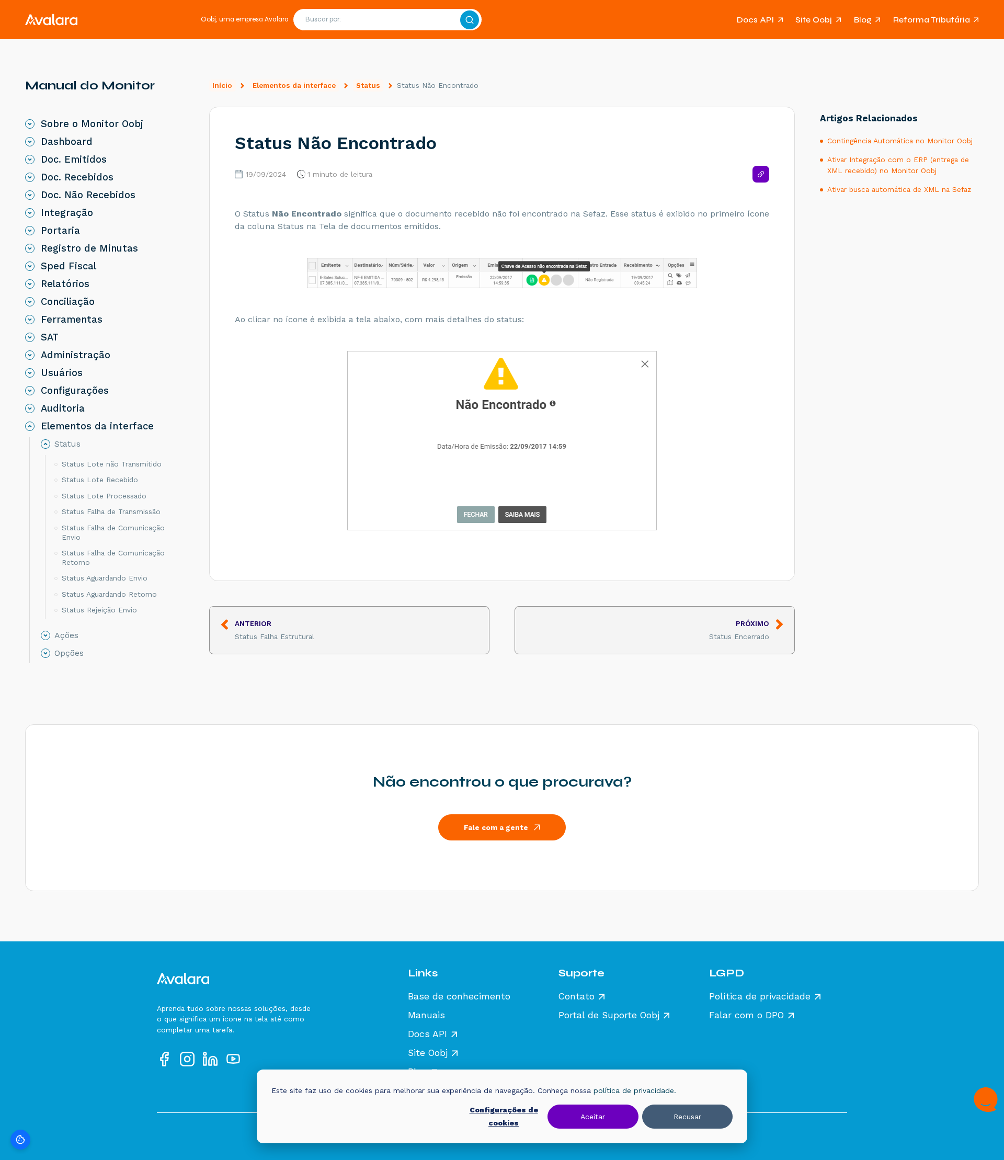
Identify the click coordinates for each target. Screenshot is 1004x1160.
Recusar (687, 1116)
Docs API (755, 20)
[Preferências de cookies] (20, 1140)
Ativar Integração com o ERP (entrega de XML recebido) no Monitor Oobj (898, 164)
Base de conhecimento (459, 997)
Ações (66, 635)
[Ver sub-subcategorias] (45, 444)
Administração (75, 355)
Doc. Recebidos (77, 177)
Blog (863, 20)
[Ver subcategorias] (30, 124)
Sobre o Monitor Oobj (92, 124)
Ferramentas (71, 319)
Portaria (60, 230)
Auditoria (63, 408)
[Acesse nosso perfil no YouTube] (233, 1059)
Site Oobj (813, 20)
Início (222, 85)
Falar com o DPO (746, 1015)
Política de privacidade (760, 997)
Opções (69, 653)
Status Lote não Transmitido (112, 464)
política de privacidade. (635, 1090)
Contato (576, 997)
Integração (67, 213)
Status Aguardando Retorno (109, 594)
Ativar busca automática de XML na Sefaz (899, 189)
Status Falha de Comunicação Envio (113, 532)
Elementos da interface (294, 85)
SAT (50, 337)
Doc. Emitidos (74, 159)
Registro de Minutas (89, 248)
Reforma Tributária (931, 20)
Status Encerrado (739, 630)
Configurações (75, 390)
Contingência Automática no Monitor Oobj (900, 141)
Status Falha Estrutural (274, 630)
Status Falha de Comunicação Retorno (113, 557)
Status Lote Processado (104, 496)
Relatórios (65, 284)
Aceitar (592, 1116)
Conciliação (68, 301)
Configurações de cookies (504, 1116)
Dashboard (67, 141)
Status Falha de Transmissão (111, 511)
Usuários (62, 373)
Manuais (426, 1015)
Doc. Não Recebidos (88, 195)
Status (368, 85)
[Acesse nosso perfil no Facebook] (164, 1059)
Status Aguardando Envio (104, 578)
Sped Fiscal (68, 266)
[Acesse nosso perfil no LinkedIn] (210, 1059)
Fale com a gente (496, 827)
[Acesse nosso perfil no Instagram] (187, 1059)
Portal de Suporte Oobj (608, 1015)
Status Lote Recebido (100, 479)
